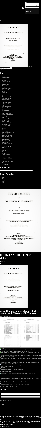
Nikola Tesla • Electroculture (7, 136)
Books (3, 178)
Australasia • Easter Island (6, 84)
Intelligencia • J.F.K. (5, 120)
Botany (3, 180)
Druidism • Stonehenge (6, 99)
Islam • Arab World (5, 121)
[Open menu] (23, 8)
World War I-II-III (5, 164)
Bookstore (4, 400)
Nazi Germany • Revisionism (7, 135)
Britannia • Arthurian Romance (7, 89)
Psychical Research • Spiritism (7, 146)
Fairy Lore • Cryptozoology (6, 105)
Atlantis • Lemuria (5, 83)
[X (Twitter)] (2, 23)
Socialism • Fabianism (6, 154)
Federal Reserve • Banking (6, 106)
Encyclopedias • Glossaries (6, 102)
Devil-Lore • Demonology (6, 98)
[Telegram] (4, 23)
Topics (26, 6)
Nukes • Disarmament (6, 140)
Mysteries (4, 129)
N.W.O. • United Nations (6, 134)
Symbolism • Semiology (6, 156)
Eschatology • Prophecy (6, 103)
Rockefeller (4, 147)
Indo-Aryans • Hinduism (6, 118)
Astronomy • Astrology (6, 81)
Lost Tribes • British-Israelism (7, 127)
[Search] (37, 4)
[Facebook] (0, 23)
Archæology (4, 80)
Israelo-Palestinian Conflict (7, 123)
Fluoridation (4, 109)
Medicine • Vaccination (6, 182)
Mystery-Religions (5, 131)
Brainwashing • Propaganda (7, 88)
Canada (3, 91)
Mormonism (4, 128)
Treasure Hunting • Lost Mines (7, 161)
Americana (4, 78)
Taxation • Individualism (6, 157)
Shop (28, 351)
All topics (3, 76)
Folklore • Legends (5, 112)
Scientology (4, 151)
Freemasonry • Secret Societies (7, 114)
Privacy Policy (9, 400)
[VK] (3, 23)
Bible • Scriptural (5, 85)
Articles (3, 177)
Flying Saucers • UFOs (6, 110)
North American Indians (6, 139)
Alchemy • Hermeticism (6, 77)
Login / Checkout (3, 316)
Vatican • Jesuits (5, 162)
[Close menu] (26, 2)
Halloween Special (5, 116)
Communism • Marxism (6, 94)
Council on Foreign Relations (7, 96)
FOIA (3, 181)
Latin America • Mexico (6, 125)
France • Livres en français (6, 113)
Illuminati (3, 117)
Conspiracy (4, 95)
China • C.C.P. (4, 92)
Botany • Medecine (5, 87)
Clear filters (2, 69)
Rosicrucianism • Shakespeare (7, 149)
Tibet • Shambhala (5, 160)
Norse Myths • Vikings (6, 138)
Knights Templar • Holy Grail (7, 124)
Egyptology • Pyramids (6, 101)
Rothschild (4, 150)
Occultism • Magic (5, 142)
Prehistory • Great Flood (6, 145)
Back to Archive (8, 316)
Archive (1, 400)
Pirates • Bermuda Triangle (7, 143)
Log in (26, 13)
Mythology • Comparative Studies (8, 132)
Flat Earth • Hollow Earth (6, 107)
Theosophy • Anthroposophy (7, 158)
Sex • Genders (4, 153)
